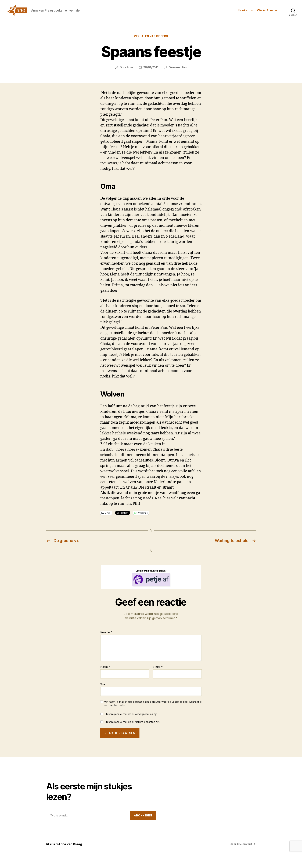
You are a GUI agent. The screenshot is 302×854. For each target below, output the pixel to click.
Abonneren (143, 815)
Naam (105, 666)
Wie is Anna (265, 10)
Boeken (243, 10)
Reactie (106, 632)
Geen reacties (178, 67)
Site (102, 684)
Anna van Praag (70, 844)
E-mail (158, 666)
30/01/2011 (150, 67)
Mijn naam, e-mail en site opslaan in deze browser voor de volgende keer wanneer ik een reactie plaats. (153, 703)
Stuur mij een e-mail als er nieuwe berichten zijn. (132, 722)
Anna (130, 67)
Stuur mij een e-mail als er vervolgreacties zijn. (131, 714)
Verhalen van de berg (151, 36)
